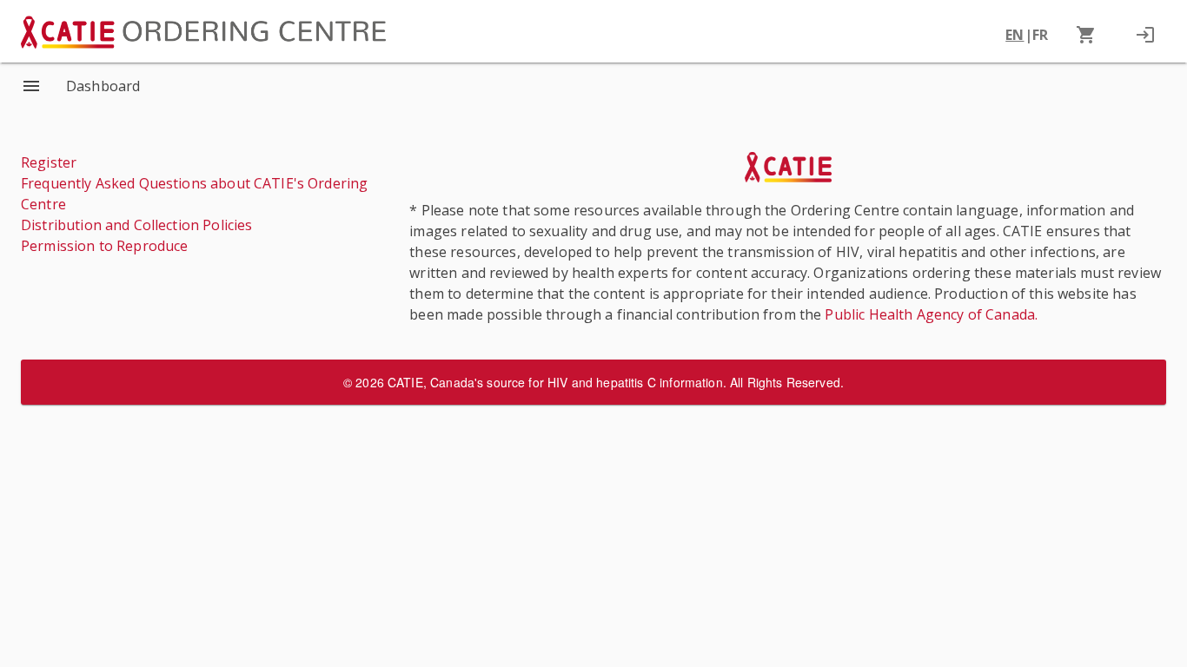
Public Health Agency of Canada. (931, 314)
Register (48, 162)
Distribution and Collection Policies (136, 224)
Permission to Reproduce (104, 245)
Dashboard (103, 86)
